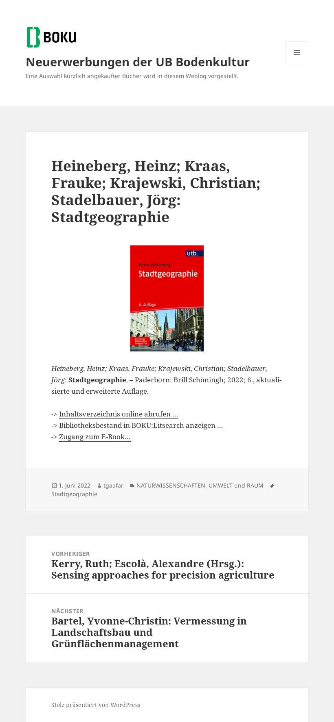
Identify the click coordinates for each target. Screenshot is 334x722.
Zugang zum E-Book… (95, 436)
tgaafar (113, 485)
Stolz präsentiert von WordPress (95, 705)
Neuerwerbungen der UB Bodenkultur (138, 61)
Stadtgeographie (74, 494)
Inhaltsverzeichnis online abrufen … (118, 413)
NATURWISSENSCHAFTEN (170, 485)
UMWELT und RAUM (236, 485)
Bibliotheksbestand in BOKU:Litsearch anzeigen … (141, 425)
